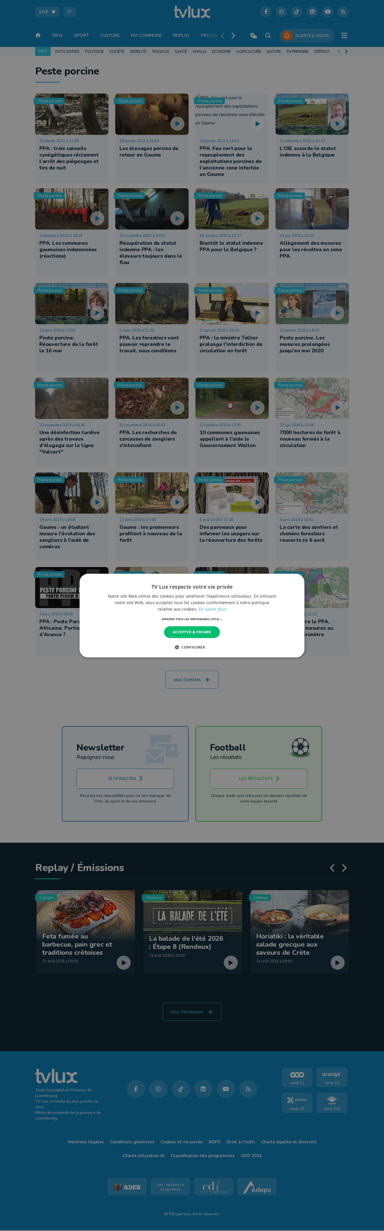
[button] (192, 619)
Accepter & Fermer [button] (192, 631)
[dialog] (192, 615)
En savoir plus (212, 609)
